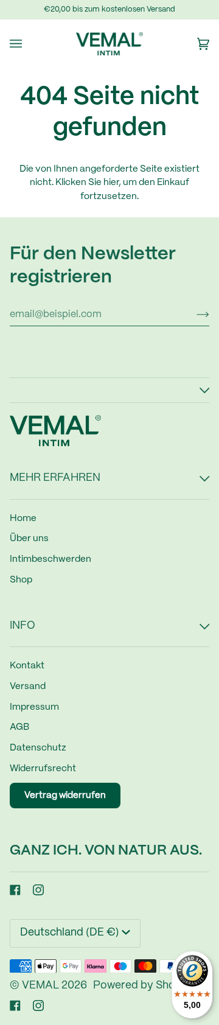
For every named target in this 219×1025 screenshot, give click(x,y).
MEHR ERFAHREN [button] (55, 478)
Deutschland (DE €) (69, 933)
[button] (109, 390)
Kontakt (27, 666)
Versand (28, 686)
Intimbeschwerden (50, 559)
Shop (21, 580)
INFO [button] (22, 626)
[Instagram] (38, 889)
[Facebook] (15, 889)
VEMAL (40, 986)
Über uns (29, 538)
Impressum (34, 707)
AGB (19, 727)
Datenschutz (38, 748)
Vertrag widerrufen (65, 795)
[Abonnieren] (193, 314)
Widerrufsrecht (43, 768)
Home (23, 518)
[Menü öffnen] (28, 43)
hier (111, 182)
